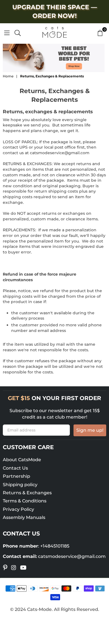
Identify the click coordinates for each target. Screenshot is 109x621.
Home (8, 76)
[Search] (17, 32)
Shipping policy (20, 484)
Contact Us (15, 468)
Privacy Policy (18, 509)
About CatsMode (22, 459)
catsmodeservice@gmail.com (59, 152)
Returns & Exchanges (27, 492)
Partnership (16, 476)
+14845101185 (54, 546)
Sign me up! (89, 430)
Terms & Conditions (24, 501)
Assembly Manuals (24, 517)
